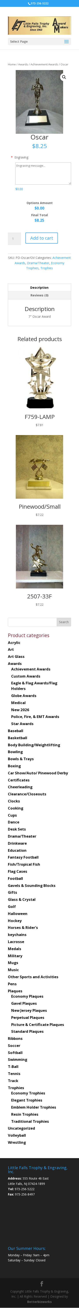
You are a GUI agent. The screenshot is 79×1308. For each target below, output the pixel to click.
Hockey (15, 920)
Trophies (46, 268)
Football (15, 878)
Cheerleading (20, 786)
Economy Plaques (27, 996)
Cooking (15, 808)
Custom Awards (25, 676)
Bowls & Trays (21, 758)
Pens (12, 983)
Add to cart (41, 238)
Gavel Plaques (24, 1003)
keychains (17, 934)
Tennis (14, 1073)
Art (11, 649)
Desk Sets (17, 829)
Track (13, 1080)
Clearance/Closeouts (27, 793)
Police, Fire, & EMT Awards (35, 716)
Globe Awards (23, 695)
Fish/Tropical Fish (24, 864)
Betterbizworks (39, 1302)
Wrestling (17, 1142)
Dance (13, 822)
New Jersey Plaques (29, 1010)
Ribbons (15, 1038)
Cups (12, 815)
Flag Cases (17, 871)
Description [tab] (39, 287)
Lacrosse (16, 941)
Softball (15, 1052)
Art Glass (16, 656)
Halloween (17, 913)
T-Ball (13, 1066)
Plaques (15, 990)
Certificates (19, 780)
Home (12, 64)
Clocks (14, 801)
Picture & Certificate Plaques (37, 1024)
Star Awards (22, 723)
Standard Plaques (27, 1031)
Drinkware (17, 843)
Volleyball (17, 1135)
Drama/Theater (38, 263)
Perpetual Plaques (27, 1017)
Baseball (15, 730)
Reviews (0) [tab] (39, 295)
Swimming (17, 1059)
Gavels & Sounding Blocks (32, 885)
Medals (14, 948)
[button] (64, 77)
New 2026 (20, 709)
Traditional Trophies (30, 1121)
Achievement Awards (44, 64)
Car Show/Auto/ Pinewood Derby (38, 772)
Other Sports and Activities (33, 976)
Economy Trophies (28, 1093)
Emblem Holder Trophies (33, 1107)
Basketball (17, 737)
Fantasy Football (23, 857)
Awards (23, 64)
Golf (12, 906)
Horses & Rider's (23, 927)
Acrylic (14, 642)
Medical (18, 702)
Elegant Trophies (26, 1100)
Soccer (14, 1045)
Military (15, 955)
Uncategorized (21, 1128)
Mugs (13, 962)
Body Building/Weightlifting (34, 744)
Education (17, 850)
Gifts (12, 892)
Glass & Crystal (22, 899)
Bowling (15, 751)
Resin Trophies (24, 1114)
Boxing (14, 765)
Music (13, 969)
